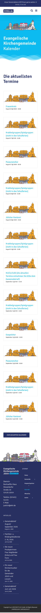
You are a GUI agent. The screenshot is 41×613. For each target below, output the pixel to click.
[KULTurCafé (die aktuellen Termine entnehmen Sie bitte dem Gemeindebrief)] (20, 259)
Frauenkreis (11, 106)
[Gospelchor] (20, 320)
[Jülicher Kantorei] (20, 203)
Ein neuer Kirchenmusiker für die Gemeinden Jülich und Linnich (11, 572)
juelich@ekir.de (9, 505)
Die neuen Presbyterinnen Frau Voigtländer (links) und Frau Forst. (11, 552)
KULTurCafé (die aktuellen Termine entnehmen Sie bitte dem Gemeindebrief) (20, 276)
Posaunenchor (12, 162)
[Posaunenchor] (20, 148)
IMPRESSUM (16, 609)
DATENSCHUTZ (25, 609)
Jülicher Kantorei (13, 217)
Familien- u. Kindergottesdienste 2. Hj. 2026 (11, 537)
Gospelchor (11, 334)
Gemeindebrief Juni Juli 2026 (10, 587)
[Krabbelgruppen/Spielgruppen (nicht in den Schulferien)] (20, 118)
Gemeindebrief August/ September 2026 (11, 524)
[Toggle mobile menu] (36, 10)
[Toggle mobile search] (32, 10)
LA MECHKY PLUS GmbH (18, 607)
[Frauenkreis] (20, 92)
